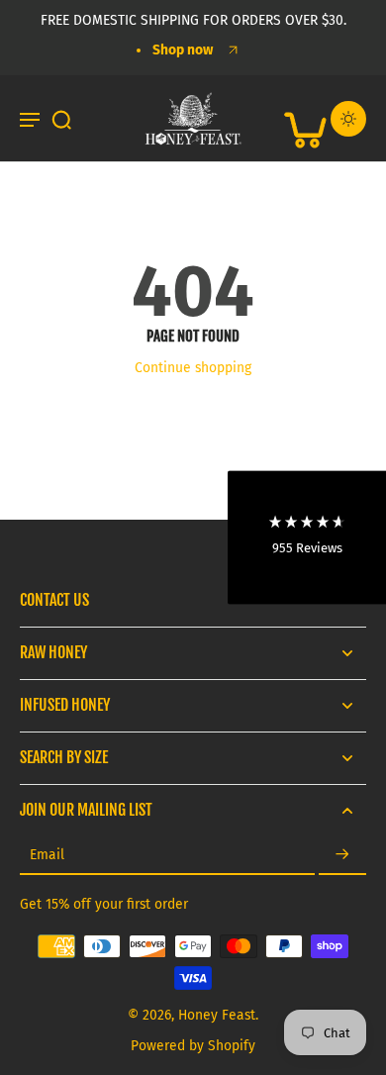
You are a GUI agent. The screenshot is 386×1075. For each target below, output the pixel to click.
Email (47, 855)
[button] (307, 538)
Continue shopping (193, 367)
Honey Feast (216, 1015)
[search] (61, 119)
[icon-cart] (305, 119)
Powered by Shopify (193, 1045)
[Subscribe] (342, 855)
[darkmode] (348, 119)
